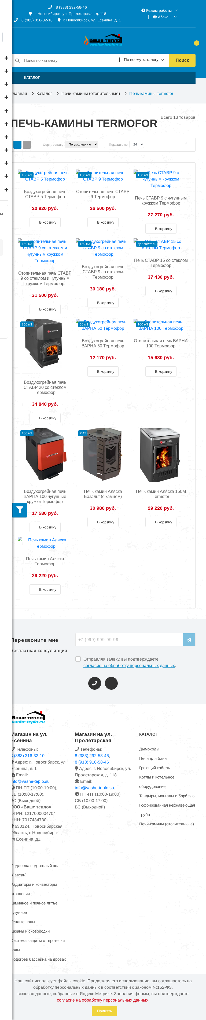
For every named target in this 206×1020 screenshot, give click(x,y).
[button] (103, 78)
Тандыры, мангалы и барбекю (166, 795)
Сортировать (53, 145)
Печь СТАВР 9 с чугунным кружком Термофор (161, 200)
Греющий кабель (154, 767)
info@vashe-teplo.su (94, 787)
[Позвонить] (94, 683)
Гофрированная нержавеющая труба (167, 810)
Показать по (118, 145)
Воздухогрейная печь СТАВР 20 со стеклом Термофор (45, 387)
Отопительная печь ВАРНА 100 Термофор (161, 343)
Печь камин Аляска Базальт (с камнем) (103, 494)
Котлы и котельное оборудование (156, 782)
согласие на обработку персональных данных (129, 665)
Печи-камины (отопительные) (90, 93)
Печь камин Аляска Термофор (45, 561)
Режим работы (159, 10)
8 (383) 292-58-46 (71, 7)
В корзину (47, 222)
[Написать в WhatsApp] (111, 683)
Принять (104, 1011)
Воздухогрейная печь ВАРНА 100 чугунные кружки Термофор (45, 496)
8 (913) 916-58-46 (92, 762)
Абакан (164, 17)
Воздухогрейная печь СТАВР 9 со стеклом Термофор (103, 271)
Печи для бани (153, 758)
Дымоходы (149, 749)
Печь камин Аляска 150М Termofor (161, 494)
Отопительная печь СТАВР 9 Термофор (103, 194)
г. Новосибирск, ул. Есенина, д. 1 (92, 20)
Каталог (44, 93)
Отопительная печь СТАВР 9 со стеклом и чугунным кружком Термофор (45, 278)
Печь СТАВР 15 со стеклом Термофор (161, 263)
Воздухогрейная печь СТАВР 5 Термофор (45, 194)
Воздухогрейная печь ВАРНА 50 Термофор (103, 343)
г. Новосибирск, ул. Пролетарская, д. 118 (70, 13)
